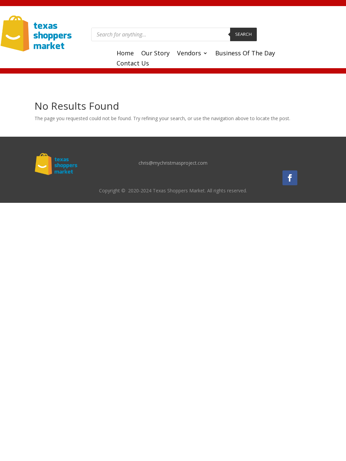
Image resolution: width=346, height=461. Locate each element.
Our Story (155, 54)
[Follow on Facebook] (289, 177)
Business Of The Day (245, 54)
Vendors (189, 54)
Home (125, 54)
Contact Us (133, 64)
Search (243, 34)
